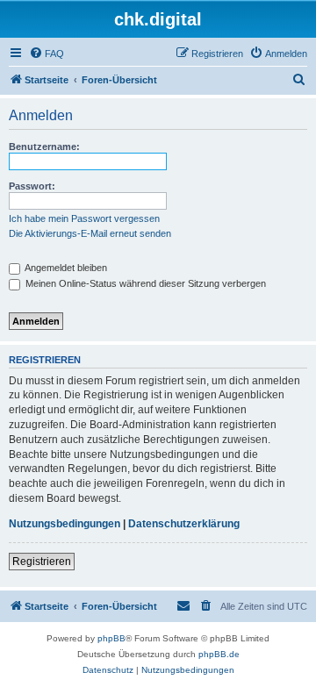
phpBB (111, 638)
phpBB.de (219, 654)
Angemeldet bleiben (65, 267)
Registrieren (41, 561)
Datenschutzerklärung (184, 524)
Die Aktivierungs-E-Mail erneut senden (90, 233)
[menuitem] (46, 53)
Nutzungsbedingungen (64, 524)
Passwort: (32, 186)
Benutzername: (44, 146)
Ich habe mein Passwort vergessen (84, 218)
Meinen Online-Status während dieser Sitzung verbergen (144, 283)
